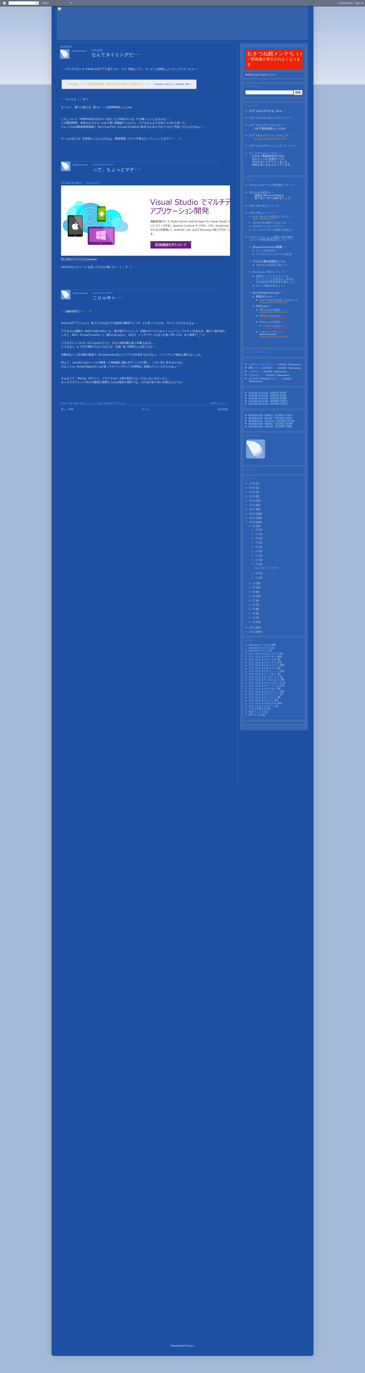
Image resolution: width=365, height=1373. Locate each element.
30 (257, 529)
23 (257, 542)
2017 (252, 509)
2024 (252, 492)
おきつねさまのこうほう (263, 674)
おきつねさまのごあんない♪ (265, 679)
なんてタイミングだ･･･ (116, 54)
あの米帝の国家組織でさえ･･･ (264, 378)
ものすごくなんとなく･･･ (262, 364)
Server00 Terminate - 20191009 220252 (268, 403)
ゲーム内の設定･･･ (268, 250)
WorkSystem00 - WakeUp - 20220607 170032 (271, 415)
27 (257, 534)
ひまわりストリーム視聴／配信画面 (272, 238)
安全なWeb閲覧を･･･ (262, 192)
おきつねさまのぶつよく (263, 697)
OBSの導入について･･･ (263, 212)
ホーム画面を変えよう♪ (270, 285)
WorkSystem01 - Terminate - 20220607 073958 (272, 421)
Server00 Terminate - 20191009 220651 (268, 401)
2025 (252, 487)
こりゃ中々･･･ (108, 297)
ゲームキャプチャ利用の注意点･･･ (273, 229)
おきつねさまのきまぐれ (263, 668)
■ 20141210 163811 (103, 293)
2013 (252, 627)
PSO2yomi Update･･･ (272, 315)
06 (254, 604)
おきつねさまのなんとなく (264, 691)
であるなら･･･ (256, 375)
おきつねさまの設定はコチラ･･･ (272, 216)
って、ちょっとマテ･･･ (117, 169)
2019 (252, 500)
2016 (252, 513)
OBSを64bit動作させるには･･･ (271, 222)
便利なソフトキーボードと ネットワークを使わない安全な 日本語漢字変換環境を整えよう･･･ (277, 279)
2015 (252, 518)
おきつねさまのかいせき (263, 659)
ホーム (146, 409)
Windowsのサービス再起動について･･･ (273, 184)
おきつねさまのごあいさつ (264, 677)
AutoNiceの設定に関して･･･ (273, 264)
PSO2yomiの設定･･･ (272, 322)
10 (257, 564)
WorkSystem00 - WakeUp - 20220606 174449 (270, 426)
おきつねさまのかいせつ (263, 662)
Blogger (189, 1345)
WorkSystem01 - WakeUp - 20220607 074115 (270, 418)
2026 (252, 483)
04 (254, 613)
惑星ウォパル (256, 711)
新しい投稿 (67, 409)
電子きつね (255, 714)
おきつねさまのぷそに (262, 700)
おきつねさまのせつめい (263, 688)
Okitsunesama (79, 51)
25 (257, 538)
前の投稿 (223, 409)
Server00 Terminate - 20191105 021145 (267, 395)
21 (257, 551)
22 (257, 546)
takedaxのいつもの (260, 644)
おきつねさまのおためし (263, 656)
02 (257, 577)
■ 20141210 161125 (103, 164)
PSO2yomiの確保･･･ (272, 309)
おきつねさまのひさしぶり (264, 694)
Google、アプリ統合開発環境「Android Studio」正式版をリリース (109, 84)
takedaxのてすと (258, 650)
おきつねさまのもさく (262, 706)
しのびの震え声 (258, 708)
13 (257, 555)
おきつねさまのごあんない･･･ (267, 124)
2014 (252, 522)
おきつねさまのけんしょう (264, 671)
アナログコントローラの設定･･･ (276, 254)
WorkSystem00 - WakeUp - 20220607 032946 (271, 423)
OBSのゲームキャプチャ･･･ (269, 226)
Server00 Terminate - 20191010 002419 (268, 398)
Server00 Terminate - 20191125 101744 (267, 392)
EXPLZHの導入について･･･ (266, 205)
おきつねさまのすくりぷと (111, 403)
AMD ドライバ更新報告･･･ (262, 367)
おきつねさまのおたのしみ (264, 653)
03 (254, 617)
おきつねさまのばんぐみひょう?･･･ (271, 117)
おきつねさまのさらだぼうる (265, 682)
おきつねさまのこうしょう (82, 403)
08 (254, 596)
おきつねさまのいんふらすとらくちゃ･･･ (274, 145)
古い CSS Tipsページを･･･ (265, 153)
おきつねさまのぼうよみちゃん (279, 300)
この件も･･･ (255, 371)
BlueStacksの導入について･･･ (270, 271)
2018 (252, 505)
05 (254, 609)
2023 (252, 496)
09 (257, 573)
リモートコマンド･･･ (273, 331)
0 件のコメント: (218, 403)
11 (254, 583)
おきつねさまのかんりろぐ (264, 665)
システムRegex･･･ (274, 325)
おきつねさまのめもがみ (263, 703)
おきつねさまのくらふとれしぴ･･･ (270, 135)
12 (254, 526)
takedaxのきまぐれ (260, 647)
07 (254, 600)
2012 (252, 631)
